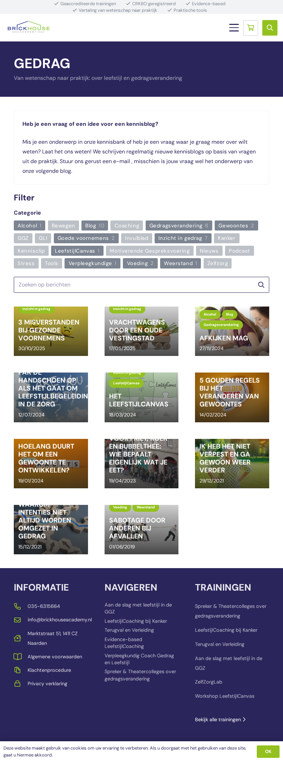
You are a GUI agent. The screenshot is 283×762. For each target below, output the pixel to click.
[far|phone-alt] (21, 606)
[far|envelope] (21, 620)
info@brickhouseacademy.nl (60, 620)
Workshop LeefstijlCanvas (224, 696)
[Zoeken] (261, 285)
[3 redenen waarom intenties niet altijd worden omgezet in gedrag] (51, 529)
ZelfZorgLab (208, 682)
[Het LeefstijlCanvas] (142, 397)
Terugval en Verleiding (129, 630)
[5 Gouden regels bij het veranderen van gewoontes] (232, 397)
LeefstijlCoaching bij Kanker (136, 621)
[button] (234, 27)
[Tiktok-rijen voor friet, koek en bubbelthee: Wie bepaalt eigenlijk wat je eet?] (142, 463)
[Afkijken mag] (232, 331)
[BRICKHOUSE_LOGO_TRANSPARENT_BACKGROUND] (29, 27)
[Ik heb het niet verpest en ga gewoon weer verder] (232, 463)
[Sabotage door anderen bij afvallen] (142, 529)
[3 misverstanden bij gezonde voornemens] (51, 331)
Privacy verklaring (47, 683)
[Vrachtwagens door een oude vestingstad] (142, 331)
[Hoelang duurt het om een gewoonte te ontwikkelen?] (51, 463)
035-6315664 (44, 606)
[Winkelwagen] (250, 27)
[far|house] (21, 638)
